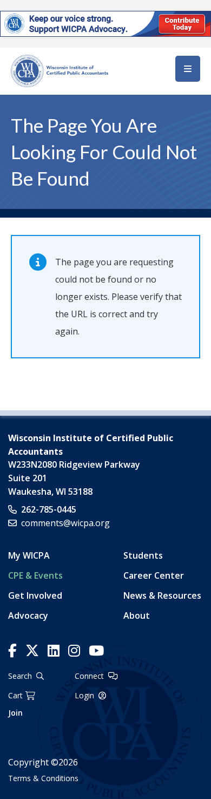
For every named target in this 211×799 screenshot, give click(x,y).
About (136, 615)
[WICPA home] (59, 70)
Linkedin (54, 651)
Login (84, 695)
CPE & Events (35, 575)
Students (143, 555)
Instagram (74, 651)
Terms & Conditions (43, 778)
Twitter (32, 651)
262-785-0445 (48, 509)
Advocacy (28, 615)
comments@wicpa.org (65, 523)
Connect (89, 676)
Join (15, 713)
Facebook (12, 651)
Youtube (96, 651)
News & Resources (162, 595)
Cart (15, 695)
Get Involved (35, 595)
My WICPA (29, 555)
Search (20, 676)
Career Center (153, 575)
